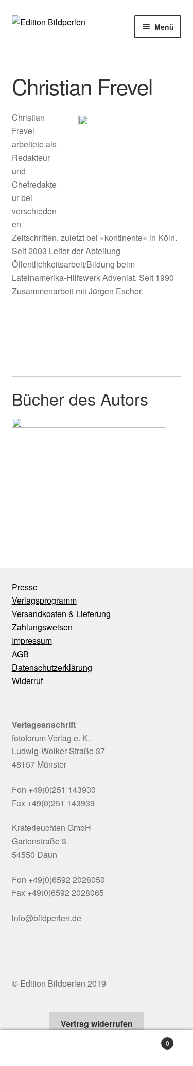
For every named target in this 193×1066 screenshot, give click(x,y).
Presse (25, 587)
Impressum (32, 640)
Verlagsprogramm (44, 600)
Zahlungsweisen (42, 627)
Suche (96, 1048)
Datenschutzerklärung (52, 667)
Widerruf (27, 681)
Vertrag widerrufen (97, 1023)
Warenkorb (149, 1039)
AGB (20, 654)
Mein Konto (32, 1048)
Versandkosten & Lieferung (61, 614)
